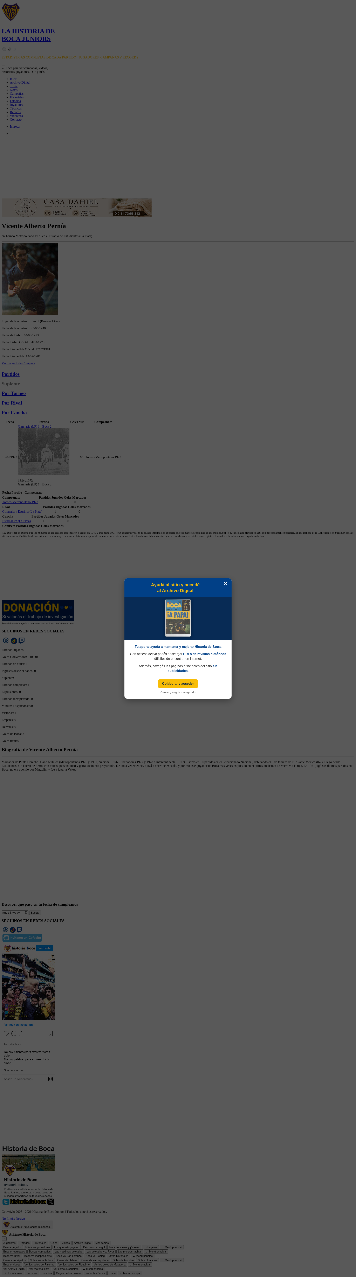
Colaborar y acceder (178, 683)
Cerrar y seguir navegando (178, 692)
